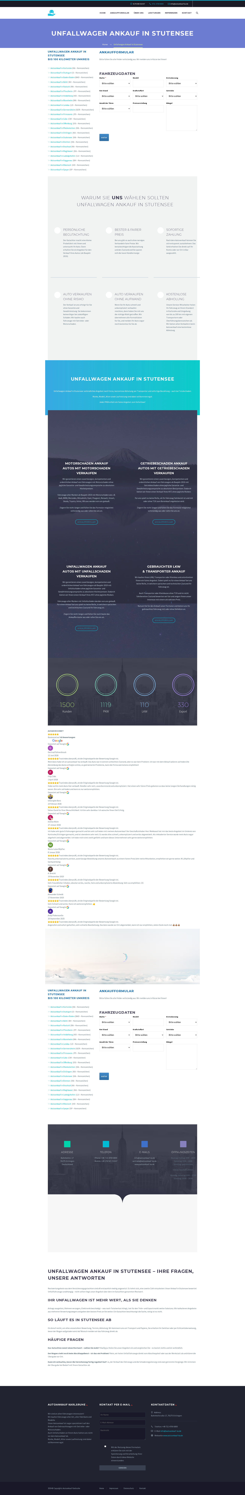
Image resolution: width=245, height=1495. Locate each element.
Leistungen (154, 13)
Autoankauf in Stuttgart (61, 72)
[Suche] (196, 13)
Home (103, 13)
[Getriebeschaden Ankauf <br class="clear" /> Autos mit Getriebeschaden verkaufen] (164, 482)
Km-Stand (103, 91)
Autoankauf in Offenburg (61, 123)
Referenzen (171, 13)
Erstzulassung (172, 78)
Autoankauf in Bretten (60, 142)
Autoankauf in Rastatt (60, 86)
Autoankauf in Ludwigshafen (63, 156)
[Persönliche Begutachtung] (73, 242)
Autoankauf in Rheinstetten (63, 128)
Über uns (139, 13)
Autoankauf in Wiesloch (61, 165)
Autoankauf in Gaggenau (61, 160)
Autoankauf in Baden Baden (63, 77)
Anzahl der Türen (106, 103)
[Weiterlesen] (67, 693)
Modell (136, 78)
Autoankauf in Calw (59, 119)
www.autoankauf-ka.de (173, 1435)
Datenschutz (129, 1488)
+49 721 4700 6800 (170, 1426)
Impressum (113, 1488)
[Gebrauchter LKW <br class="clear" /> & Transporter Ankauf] (164, 582)
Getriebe (170, 91)
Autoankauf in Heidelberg (62, 95)
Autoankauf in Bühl (59, 82)
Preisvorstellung (140, 103)
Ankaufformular (119, 13)
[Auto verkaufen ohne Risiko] (73, 308)
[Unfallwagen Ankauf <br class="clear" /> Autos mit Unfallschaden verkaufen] (86, 586)
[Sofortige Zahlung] (177, 241)
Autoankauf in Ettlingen (61, 132)
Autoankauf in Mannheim (61, 100)
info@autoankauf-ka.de (179, 4)
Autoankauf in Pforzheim (62, 91)
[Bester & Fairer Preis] (125, 241)
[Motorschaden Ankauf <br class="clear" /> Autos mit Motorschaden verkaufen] (86, 482)
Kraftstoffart (138, 91)
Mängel (169, 103)
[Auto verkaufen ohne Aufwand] (125, 308)
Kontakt (187, 13)
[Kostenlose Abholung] (177, 311)
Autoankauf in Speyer (60, 169)
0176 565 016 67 (139, 4)
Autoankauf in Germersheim (63, 109)
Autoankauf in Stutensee (61, 137)
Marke (102, 78)
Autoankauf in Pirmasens (61, 114)
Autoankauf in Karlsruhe (61, 68)
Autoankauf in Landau (60, 105)
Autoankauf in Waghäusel (62, 151)
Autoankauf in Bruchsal (61, 146)
